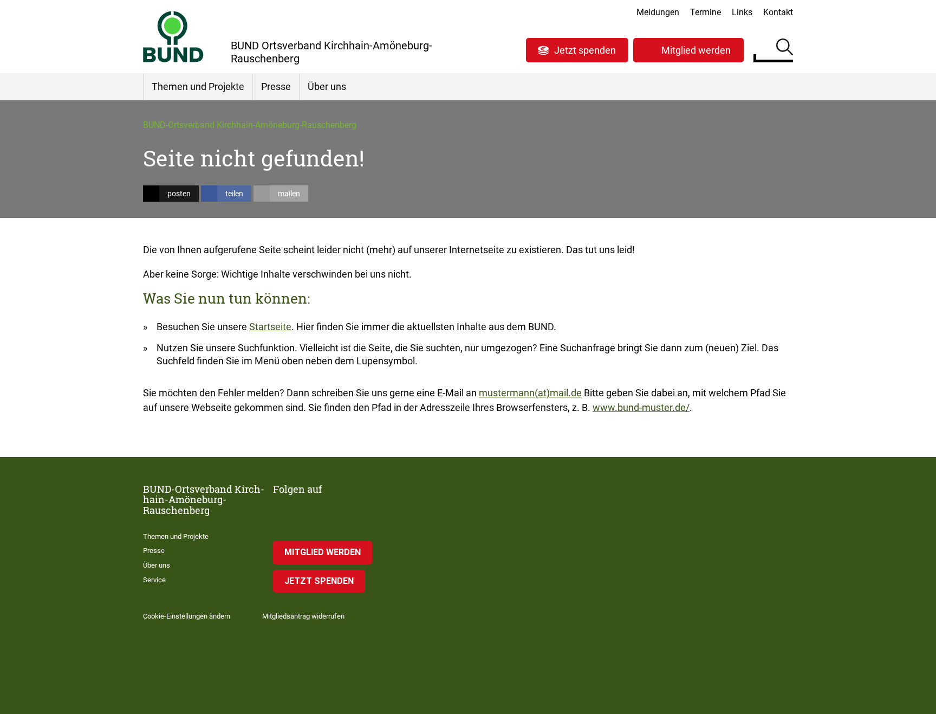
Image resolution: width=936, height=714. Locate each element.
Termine (705, 12)
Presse (276, 86)
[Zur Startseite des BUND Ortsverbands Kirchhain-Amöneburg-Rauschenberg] (173, 36)
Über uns (327, 86)
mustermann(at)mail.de (530, 392)
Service (154, 580)
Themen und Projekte (198, 86)
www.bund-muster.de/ (641, 407)
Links (742, 12)
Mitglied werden (696, 50)
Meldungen (657, 12)
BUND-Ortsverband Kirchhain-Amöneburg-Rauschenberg (249, 125)
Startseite (270, 326)
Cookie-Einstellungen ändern (186, 616)
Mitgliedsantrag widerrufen (303, 616)
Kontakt (778, 12)
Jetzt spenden (585, 50)
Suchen (784, 48)
